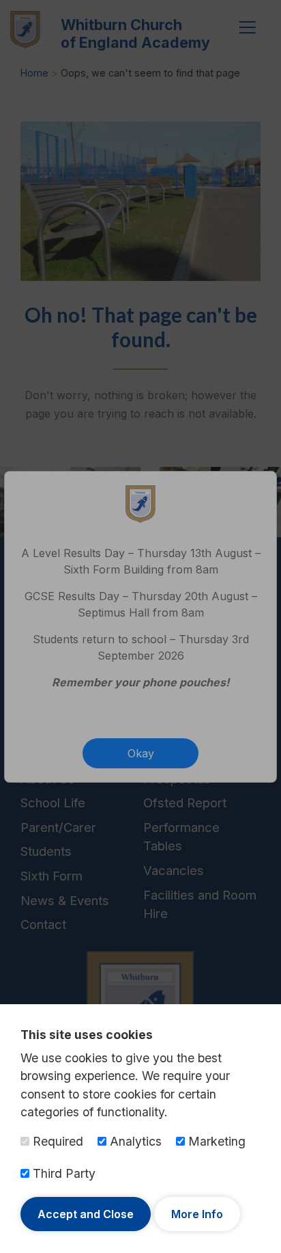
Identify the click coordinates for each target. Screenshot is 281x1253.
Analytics (134, 1141)
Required (56, 1141)
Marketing (215, 1141)
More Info (197, 1214)
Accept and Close (86, 1214)
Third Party (62, 1173)
